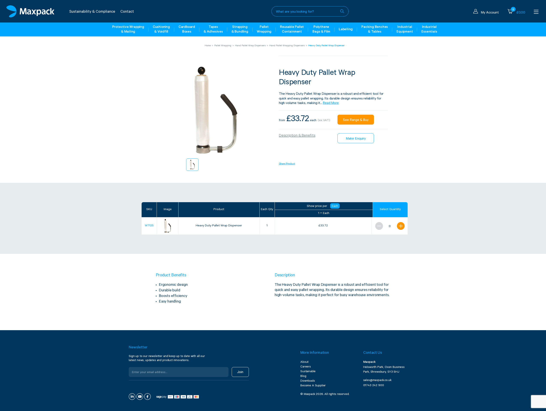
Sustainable (308, 371)
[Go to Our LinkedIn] (132, 396)
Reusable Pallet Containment (292, 29)
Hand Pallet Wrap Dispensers (250, 46)
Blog (303, 376)
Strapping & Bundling (239, 29)
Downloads (307, 381)
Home (208, 46)
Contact (127, 12)
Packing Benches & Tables (374, 29)
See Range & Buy (356, 120)
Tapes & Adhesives (213, 29)
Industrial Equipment (404, 29)
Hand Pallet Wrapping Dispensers (287, 46)
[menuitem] (192, 164)
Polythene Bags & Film (321, 29)
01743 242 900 (373, 385)
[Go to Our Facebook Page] (147, 396)
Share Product (287, 164)
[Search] (342, 11)
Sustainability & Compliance (92, 12)
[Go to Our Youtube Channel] (139, 396)
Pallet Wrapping (264, 29)
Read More (331, 103)
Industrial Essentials (429, 29)
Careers (305, 367)
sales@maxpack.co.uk (377, 380)
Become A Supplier (313, 386)
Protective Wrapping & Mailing (128, 29)
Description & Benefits (297, 136)
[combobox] (310, 11)
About (304, 362)
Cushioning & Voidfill (161, 29)
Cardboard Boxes (186, 29)
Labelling (346, 30)
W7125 (149, 226)
